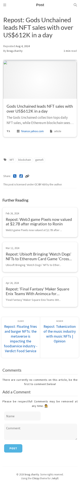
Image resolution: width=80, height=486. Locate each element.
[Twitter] (15, 176)
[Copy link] (27, 176)
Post (13, 448)
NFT (12, 160)
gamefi (39, 160)
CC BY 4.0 (40, 184)
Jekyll (54, 478)
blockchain (24, 160)
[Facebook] (21, 176)
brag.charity (15, 51)
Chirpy (35, 478)
